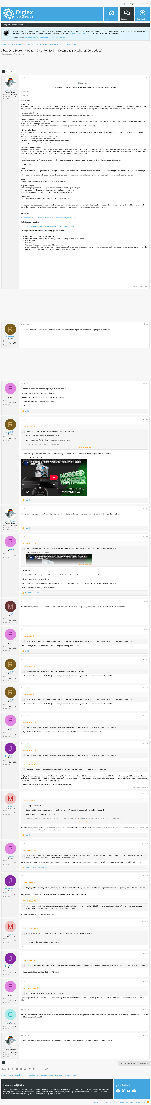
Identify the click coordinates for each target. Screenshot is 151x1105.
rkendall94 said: (28, 543)
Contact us (95, 1102)
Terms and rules (107, 1102)
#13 (146, 794)
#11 (146, 715)
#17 (146, 953)
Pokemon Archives (32, 38)
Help (138, 1102)
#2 (147, 324)
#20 (146, 1035)
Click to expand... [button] (85, 447)
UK (16, 98)
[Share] (143, 77)
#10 (146, 687)
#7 (147, 601)
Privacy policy (119, 1102)
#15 (146, 876)
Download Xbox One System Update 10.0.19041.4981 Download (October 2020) (48, 218)
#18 (146, 981)
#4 (147, 419)
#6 (147, 536)
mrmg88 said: (27, 636)
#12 (146, 743)
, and (37, 867)
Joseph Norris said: (29, 928)
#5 (147, 508)
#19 (146, 1009)
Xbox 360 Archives (58, 38)
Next (11, 71)
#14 (146, 843)
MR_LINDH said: (28, 850)
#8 (147, 629)
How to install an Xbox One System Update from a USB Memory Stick (49, 226)
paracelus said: (28, 426)
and (32, 593)
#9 (147, 659)
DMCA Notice (130, 1102)
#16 (146, 921)
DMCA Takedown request (77, 33)
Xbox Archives (45, 38)
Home (143, 1102)
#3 (147, 383)
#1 (147, 77)
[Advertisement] (75, 63)
